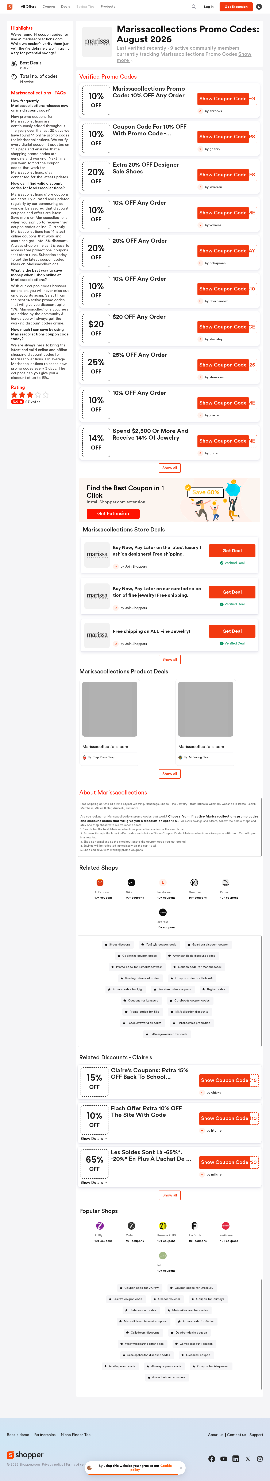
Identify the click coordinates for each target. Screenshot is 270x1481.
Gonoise (195, 892)
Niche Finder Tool (76, 1435)
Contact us (236, 1435)
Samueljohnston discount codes (148, 1355)
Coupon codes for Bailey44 (193, 978)
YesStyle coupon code (161, 944)
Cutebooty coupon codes (192, 1000)
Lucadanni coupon (198, 1355)
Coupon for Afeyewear (213, 1366)
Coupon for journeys (210, 1299)
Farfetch (195, 1235)
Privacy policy (52, 1464)
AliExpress (101, 892)
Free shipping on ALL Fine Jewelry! (151, 631)
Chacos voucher (169, 1299)
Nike (129, 892)
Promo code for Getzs (198, 1321)
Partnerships (45, 1435)
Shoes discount (119, 944)
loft (160, 1265)
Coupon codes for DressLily (194, 1287)
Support (256, 1435)
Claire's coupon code (127, 1299)
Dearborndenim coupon (191, 1332)
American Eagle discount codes (194, 955)
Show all (169, 468)
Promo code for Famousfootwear (139, 967)
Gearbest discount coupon (210, 944)
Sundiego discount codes (142, 978)
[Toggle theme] (259, 7)
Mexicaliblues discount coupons (145, 1321)
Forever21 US (166, 1235)
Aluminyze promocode (166, 1366)
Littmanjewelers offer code (168, 1034)
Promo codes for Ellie (144, 1011)
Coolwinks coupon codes (139, 955)
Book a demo (18, 1435)
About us (216, 1435)
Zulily (98, 1235)
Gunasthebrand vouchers (168, 1377)
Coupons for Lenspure (143, 1000)
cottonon (227, 1235)
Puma (224, 892)
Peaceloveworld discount (144, 1023)
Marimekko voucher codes (190, 1310)
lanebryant (165, 892)
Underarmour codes (143, 1310)
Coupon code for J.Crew (141, 1287)
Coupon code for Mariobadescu (199, 967)
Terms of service (78, 1464)
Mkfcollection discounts (191, 1011)
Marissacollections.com (105, 747)
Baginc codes (216, 989)
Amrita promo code (122, 1366)
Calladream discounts (145, 1332)
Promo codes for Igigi (127, 989)
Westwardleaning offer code (144, 1343)
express (162, 922)
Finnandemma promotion (193, 1023)
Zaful (130, 1235)
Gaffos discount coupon (196, 1343)
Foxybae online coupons (174, 989)
